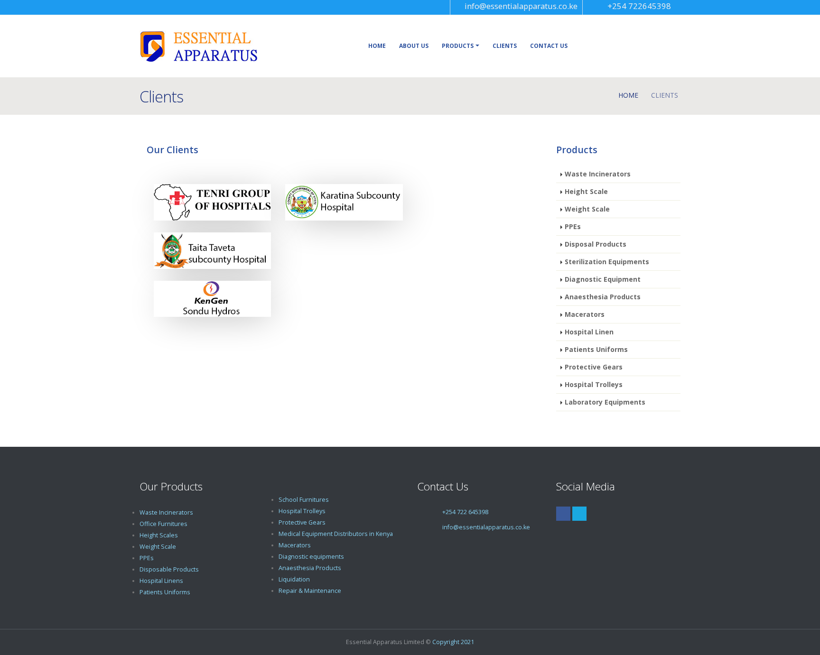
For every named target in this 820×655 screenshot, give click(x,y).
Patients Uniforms (596, 349)
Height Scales (159, 535)
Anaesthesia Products (603, 296)
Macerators (585, 314)
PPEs (573, 226)
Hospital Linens (161, 581)
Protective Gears (594, 366)
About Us (414, 46)
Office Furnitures (163, 524)
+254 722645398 (639, 5)
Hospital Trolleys (594, 384)
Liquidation (294, 579)
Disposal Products (595, 244)
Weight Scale (587, 208)
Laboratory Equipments (605, 401)
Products (458, 46)
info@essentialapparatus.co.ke (521, 5)
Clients (505, 46)
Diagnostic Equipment (603, 279)
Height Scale (586, 191)
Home (377, 46)
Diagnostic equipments (311, 557)
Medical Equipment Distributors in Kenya (336, 534)
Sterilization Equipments (607, 261)
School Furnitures (304, 500)
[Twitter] (579, 514)
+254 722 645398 (465, 512)
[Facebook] (563, 514)
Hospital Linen (589, 331)
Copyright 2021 (453, 642)
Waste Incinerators (598, 173)
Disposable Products (169, 569)
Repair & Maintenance (310, 591)
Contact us (549, 46)
